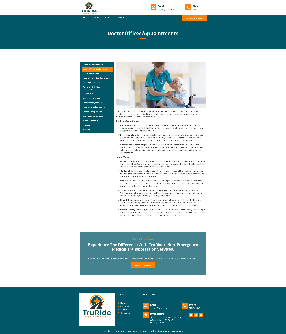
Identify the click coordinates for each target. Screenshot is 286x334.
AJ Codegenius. (175, 331)
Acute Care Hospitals (91, 98)
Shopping (86, 129)
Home (84, 18)
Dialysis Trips (88, 94)
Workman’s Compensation (93, 116)
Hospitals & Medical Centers (94, 107)
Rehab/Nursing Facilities (93, 111)
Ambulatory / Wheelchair (93, 64)
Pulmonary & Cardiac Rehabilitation (91, 88)
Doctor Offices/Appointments (95, 69)
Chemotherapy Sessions (92, 102)
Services (107, 18)
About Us (95, 18)
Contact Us (120, 18)
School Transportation (92, 120)
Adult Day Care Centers (92, 82)
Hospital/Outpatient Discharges (96, 78)
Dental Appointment (91, 73)
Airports (86, 125)
